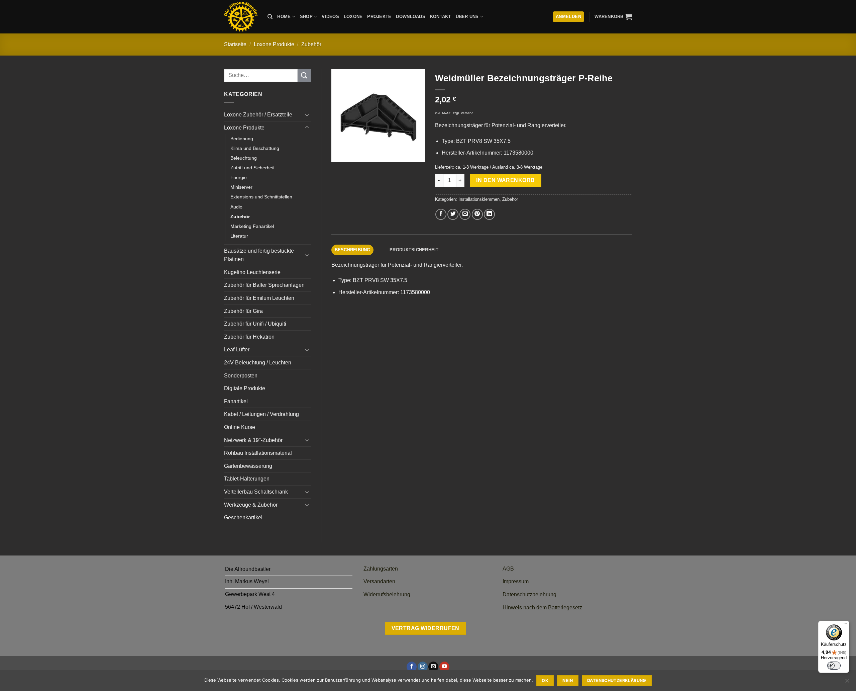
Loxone (353, 16)
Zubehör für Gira (243, 311)
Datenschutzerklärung (616, 680)
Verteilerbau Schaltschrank (256, 492)
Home (284, 16)
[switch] (834, 666)
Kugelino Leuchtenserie (252, 272)
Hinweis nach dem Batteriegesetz (542, 607)
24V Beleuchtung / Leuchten (257, 362)
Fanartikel (236, 401)
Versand (467, 113)
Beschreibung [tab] (352, 249)
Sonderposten (240, 375)
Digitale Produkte (244, 388)
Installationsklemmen (479, 199)
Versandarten (379, 581)
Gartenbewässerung (248, 466)
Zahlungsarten (380, 569)
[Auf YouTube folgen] (444, 667)
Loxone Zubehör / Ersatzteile (258, 114)
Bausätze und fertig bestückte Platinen (259, 255)
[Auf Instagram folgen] (423, 667)
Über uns (467, 16)
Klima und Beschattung (254, 148)
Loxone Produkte (274, 44)
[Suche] (270, 16)
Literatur (239, 236)
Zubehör (311, 44)
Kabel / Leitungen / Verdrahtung (261, 414)
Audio (236, 206)
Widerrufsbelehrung (386, 594)
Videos (330, 16)
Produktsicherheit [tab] (414, 249)
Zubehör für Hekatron (249, 337)
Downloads (410, 16)
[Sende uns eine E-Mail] (433, 667)
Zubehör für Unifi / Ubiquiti (255, 324)
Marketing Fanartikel (252, 226)
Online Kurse (239, 427)
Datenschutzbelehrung (529, 594)
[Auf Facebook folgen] (412, 667)
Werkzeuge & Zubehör (251, 505)
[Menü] (845, 625)
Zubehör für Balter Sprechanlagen (264, 285)
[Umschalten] (307, 115)
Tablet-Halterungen (247, 479)
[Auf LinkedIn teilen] (489, 214)
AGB (508, 569)
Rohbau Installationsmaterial (258, 453)
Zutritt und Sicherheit (252, 167)
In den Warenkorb (505, 180)
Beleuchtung (243, 158)
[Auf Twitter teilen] (452, 214)
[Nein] (847, 682)
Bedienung (241, 138)
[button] (613, 16)
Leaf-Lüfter (236, 349)
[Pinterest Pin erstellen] (477, 214)
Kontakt (440, 16)
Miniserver (241, 187)
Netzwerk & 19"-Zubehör (253, 440)
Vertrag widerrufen (425, 628)
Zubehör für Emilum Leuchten (259, 298)
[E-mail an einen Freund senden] (464, 214)
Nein (567, 680)
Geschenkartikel (243, 517)
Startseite (235, 44)
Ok (545, 680)
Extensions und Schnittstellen (261, 196)
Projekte (379, 16)
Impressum (516, 581)
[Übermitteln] (304, 75)
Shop (306, 16)
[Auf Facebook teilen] (440, 214)
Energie (238, 177)
